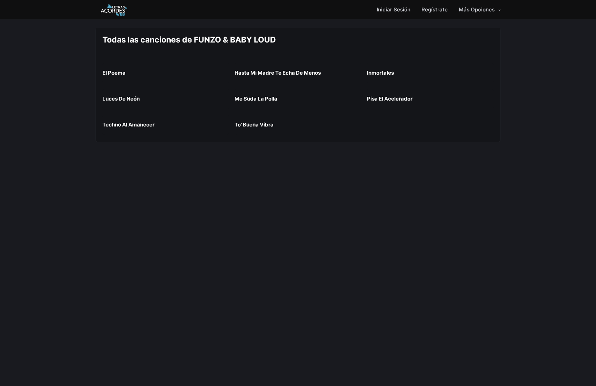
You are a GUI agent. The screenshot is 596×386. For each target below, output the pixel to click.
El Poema (114, 72)
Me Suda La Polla (256, 98)
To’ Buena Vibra (254, 124)
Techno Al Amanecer (128, 124)
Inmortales (380, 72)
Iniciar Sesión (393, 9)
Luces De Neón (121, 98)
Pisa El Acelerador (390, 98)
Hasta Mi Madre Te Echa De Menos (278, 72)
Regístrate (434, 9)
